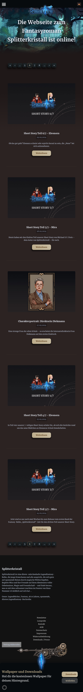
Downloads (71, 674)
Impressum (41, 633)
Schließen (70, 680)
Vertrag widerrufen (11, 644)
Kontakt (41, 624)
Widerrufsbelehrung (41, 636)
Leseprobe (41, 621)
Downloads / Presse (41, 640)
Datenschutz (41, 630)
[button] (4, 687)
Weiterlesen (41, 153)
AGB (41, 627)
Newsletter (41, 618)
